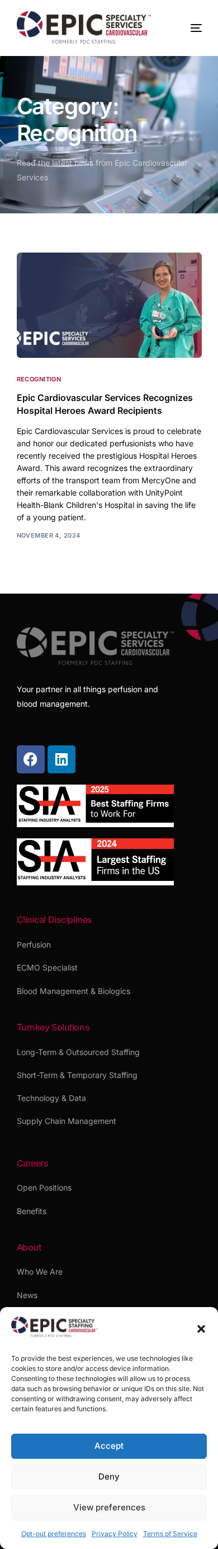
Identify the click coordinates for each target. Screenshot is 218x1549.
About (29, 1247)
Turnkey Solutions (53, 1027)
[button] (201, 1329)
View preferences (109, 1507)
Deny (109, 1476)
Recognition (39, 379)
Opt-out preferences (53, 1533)
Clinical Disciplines (54, 919)
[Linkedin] (61, 759)
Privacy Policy (115, 1533)
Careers (33, 1163)
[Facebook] (31, 759)
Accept (109, 1445)
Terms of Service (170, 1533)
